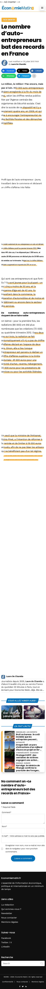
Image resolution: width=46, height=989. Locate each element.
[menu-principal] (42, 7)
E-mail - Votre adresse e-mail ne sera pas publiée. (23, 836)
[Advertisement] (23, 152)
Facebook (6, 938)
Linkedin (5, 946)
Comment (6, 812)
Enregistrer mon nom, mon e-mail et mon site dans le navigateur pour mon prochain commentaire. (25, 848)
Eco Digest (9, 20)
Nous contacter (9, 917)
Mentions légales (9, 922)
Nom (4, 826)
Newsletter (6, 913)
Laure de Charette (33, 681)
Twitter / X (6, 942)
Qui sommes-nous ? (11, 909)
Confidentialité (7, 982)
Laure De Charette (14, 676)
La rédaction (7, 905)
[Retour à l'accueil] (17, 8)
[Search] (42, 963)
